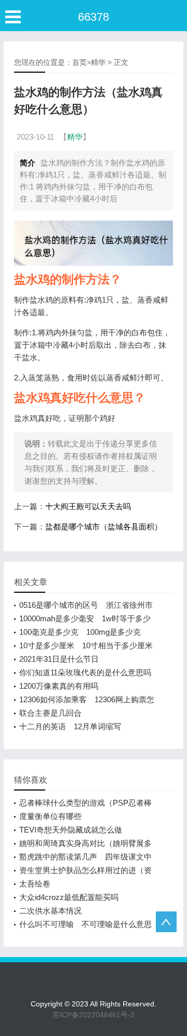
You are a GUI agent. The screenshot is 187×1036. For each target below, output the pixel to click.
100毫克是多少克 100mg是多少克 (80, 632)
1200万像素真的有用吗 (58, 685)
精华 (98, 62)
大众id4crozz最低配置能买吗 (68, 897)
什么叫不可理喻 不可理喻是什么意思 (85, 924)
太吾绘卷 (34, 883)
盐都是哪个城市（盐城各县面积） (103, 526)
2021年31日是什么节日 (59, 659)
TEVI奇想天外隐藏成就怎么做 (70, 829)
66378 (93, 16)
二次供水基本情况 (50, 910)
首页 (79, 62)
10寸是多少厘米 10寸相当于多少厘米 (86, 645)
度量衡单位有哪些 (50, 816)
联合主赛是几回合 (50, 712)
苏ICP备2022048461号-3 (93, 1015)
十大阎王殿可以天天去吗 (88, 506)
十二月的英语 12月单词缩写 (70, 726)
